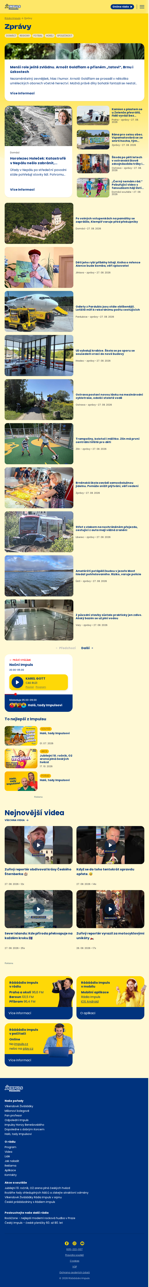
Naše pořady (14, 1101)
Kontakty (11, 1174)
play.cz (28, 1048)
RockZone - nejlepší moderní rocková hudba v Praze (40, 1218)
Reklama (10, 1165)
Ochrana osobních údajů (74, 1272)
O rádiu (10, 1142)
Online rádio (121, 6)
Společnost (64, 35)
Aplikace (10, 1170)
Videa (8, 1151)
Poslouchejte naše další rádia (27, 1213)
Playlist (30, 687)
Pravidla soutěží (74, 1255)
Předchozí (67, 648)
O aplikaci (87, 1013)
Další (85, 648)
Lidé (7, 1156)
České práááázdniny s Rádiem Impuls (30, 1201)
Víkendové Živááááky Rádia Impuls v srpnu (33, 1197)
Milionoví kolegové (17, 1110)
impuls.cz (21, 1044)
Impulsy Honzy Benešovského (24, 1124)
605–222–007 (74, 1249)
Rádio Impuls (13, 18)
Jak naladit (12, 1161)
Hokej (49, 35)
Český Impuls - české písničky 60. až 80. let (34, 1222)
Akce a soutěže (16, 1183)
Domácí (11, 35)
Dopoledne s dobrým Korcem (24, 1129)
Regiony (25, 35)
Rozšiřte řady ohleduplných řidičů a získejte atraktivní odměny (46, 1192)
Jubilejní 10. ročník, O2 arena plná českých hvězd (37, 1188)
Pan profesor (13, 1115)
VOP (74, 1266)
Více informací (22, 93)
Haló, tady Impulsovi (18, 1134)
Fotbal (38, 35)
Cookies (74, 1260)
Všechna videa (15, 820)
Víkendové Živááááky (19, 1106)
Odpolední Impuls (17, 1120)
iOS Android (90, 1001)
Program (41, 687)
